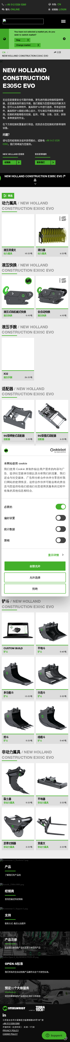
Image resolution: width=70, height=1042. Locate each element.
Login (62, 9)
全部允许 (35, 566)
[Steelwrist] (23, 21)
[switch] (61, 518)
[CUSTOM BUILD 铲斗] (18, 628)
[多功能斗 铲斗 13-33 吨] (18, 673)
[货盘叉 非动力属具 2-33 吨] (52, 823)
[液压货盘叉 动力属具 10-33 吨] (18, 230)
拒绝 (35, 588)
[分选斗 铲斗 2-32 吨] (52, 673)
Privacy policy (11, 1030)
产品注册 (11, 939)
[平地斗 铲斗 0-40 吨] (52, 628)
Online (15, 9)
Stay (18, 40)
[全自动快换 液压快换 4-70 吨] (52, 292)
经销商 (7, 162)
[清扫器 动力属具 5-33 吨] (52, 230)
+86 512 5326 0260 (16, 4)
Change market (23, 45)
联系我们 (41, 162)
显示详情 (53, 554)
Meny (63, 21)
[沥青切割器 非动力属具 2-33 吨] (18, 823)
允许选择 (35, 577)
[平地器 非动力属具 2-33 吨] (52, 779)
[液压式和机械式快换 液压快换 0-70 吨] (18, 292)
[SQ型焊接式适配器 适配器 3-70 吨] (18, 416)
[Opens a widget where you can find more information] (54, 1035)
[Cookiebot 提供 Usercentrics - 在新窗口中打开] (50, 450)
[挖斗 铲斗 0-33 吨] (18, 717)
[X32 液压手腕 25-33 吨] (18, 354)
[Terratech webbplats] (37, 1008)
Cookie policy (10, 1034)
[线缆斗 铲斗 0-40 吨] (52, 717)
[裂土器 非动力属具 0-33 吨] (18, 779)
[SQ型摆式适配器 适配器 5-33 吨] (52, 416)
